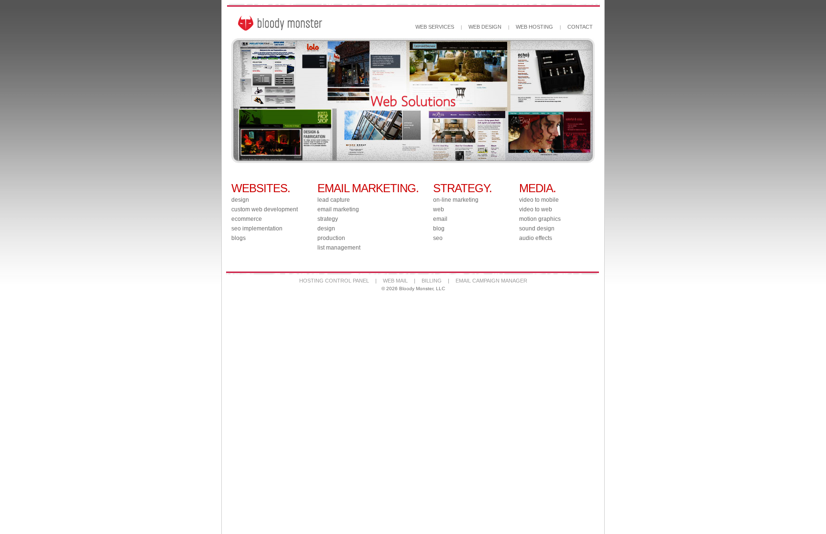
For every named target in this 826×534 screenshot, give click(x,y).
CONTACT (580, 27)
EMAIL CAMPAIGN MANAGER (491, 280)
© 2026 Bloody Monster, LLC (413, 288)
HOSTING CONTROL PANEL (334, 280)
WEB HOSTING (534, 27)
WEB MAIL (395, 280)
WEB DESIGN (484, 27)
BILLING (432, 280)
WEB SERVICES (434, 27)
